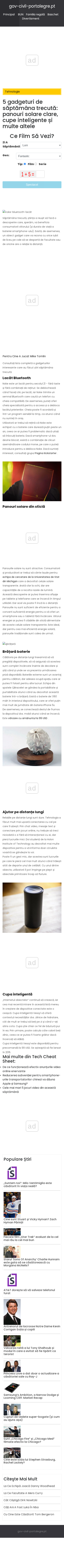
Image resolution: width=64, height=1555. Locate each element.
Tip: (21, 164)
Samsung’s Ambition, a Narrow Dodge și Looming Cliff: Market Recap (31, 1396)
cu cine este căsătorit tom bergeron (29, 1514)
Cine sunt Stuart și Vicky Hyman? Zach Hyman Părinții (30, 1220)
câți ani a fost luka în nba (21, 1507)
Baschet (53, 14)
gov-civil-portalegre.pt (32, 6)
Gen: (6, 155)
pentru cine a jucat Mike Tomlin (24, 356)
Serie (42, 164)
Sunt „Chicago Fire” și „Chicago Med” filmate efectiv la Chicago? (29, 1440)
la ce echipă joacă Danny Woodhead (29, 1486)
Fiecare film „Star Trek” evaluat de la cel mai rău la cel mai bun (31, 1238)
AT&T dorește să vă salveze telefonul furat (29, 1291)
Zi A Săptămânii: (11, 144)
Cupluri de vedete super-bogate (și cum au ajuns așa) (32, 1418)
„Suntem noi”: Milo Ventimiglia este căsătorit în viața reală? (28, 1184)
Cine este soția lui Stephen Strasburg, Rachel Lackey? (30, 1461)
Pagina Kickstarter (45, 453)
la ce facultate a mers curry (23, 1493)
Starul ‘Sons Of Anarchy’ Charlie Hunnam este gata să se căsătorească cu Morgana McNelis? (32, 1262)
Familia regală (35, 14)
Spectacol (32, 184)
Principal (9, 14)
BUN (20, 14)
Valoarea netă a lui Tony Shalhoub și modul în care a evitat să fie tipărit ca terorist (30, 1351)
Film (30, 164)
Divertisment (30, 19)
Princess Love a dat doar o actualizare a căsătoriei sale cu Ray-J (31, 1375)
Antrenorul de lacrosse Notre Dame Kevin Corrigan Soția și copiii (32, 1327)
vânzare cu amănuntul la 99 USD (27, 718)
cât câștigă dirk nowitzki (20, 1500)
